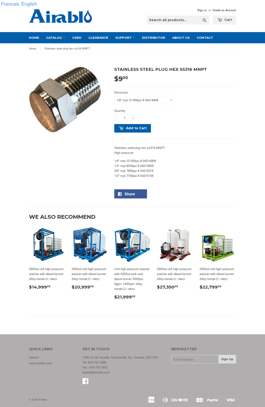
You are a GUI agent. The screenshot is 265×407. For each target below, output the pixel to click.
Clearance (98, 38)
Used (76, 38)
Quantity (119, 111)
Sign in (202, 10)
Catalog (54, 38)
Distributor (153, 38)
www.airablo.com (40, 363)
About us (181, 38)
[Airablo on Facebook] (85, 382)
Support (123, 38)
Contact (205, 38)
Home (34, 38)
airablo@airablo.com (96, 372)
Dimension (121, 92)
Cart (227, 20)
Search (34, 357)
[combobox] (178, 20)
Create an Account (224, 10)
